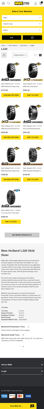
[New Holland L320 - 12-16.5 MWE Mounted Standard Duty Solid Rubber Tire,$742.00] (33, 155)
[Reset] (32, 37)
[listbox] (20, 55)
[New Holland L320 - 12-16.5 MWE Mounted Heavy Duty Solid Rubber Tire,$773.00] (11, 71)
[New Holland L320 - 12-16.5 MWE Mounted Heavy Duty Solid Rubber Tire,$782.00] (11, 155)
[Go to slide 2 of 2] (23, 346)
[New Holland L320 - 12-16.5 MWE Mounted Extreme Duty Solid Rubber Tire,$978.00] (11, 113)
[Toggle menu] (4, 3)
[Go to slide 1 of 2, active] (20, 346)
